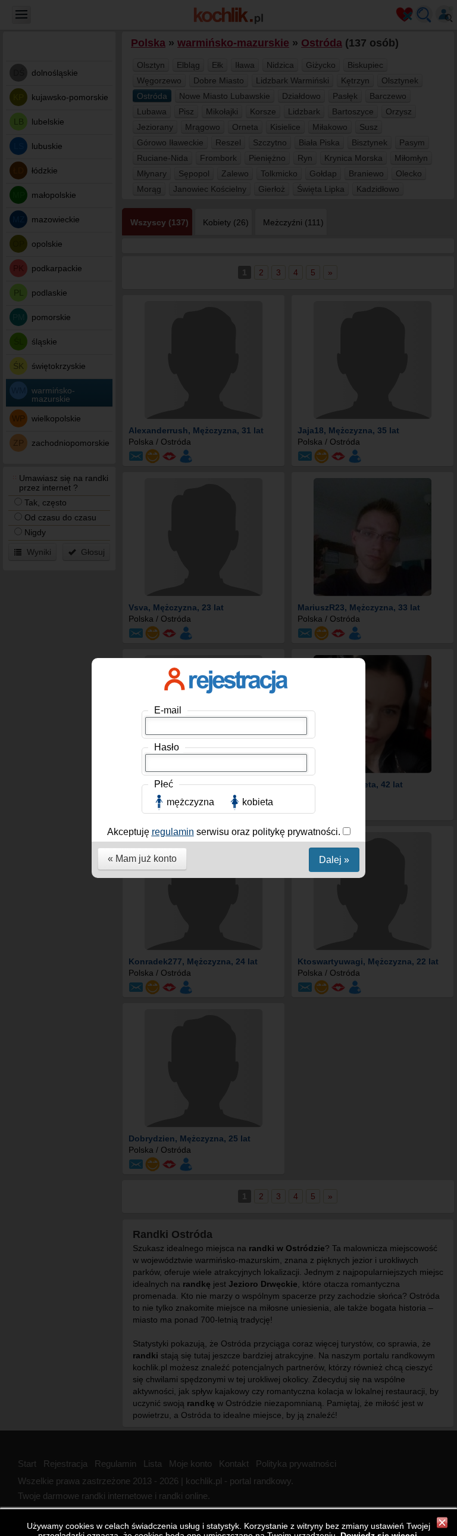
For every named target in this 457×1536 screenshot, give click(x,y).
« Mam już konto (142, 859)
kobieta (257, 802)
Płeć (163, 784)
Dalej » (334, 860)
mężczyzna (190, 802)
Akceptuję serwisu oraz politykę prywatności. (225, 832)
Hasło (166, 747)
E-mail (167, 710)
